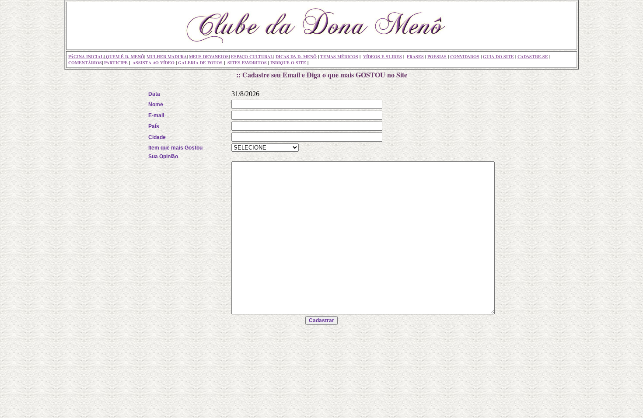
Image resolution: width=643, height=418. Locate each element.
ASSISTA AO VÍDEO (154, 62)
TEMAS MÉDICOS (339, 56)
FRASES (415, 56)
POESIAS (437, 56)
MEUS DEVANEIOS (209, 56)
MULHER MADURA (167, 56)
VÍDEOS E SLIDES (382, 56)
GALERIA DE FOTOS (200, 62)
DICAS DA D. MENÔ (296, 56)
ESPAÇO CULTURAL (252, 56)
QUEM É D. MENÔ (124, 56)
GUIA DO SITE (498, 56)
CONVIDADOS (464, 56)
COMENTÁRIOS (85, 62)
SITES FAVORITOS (247, 62)
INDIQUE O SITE (288, 62)
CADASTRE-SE (532, 56)
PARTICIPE (116, 62)
